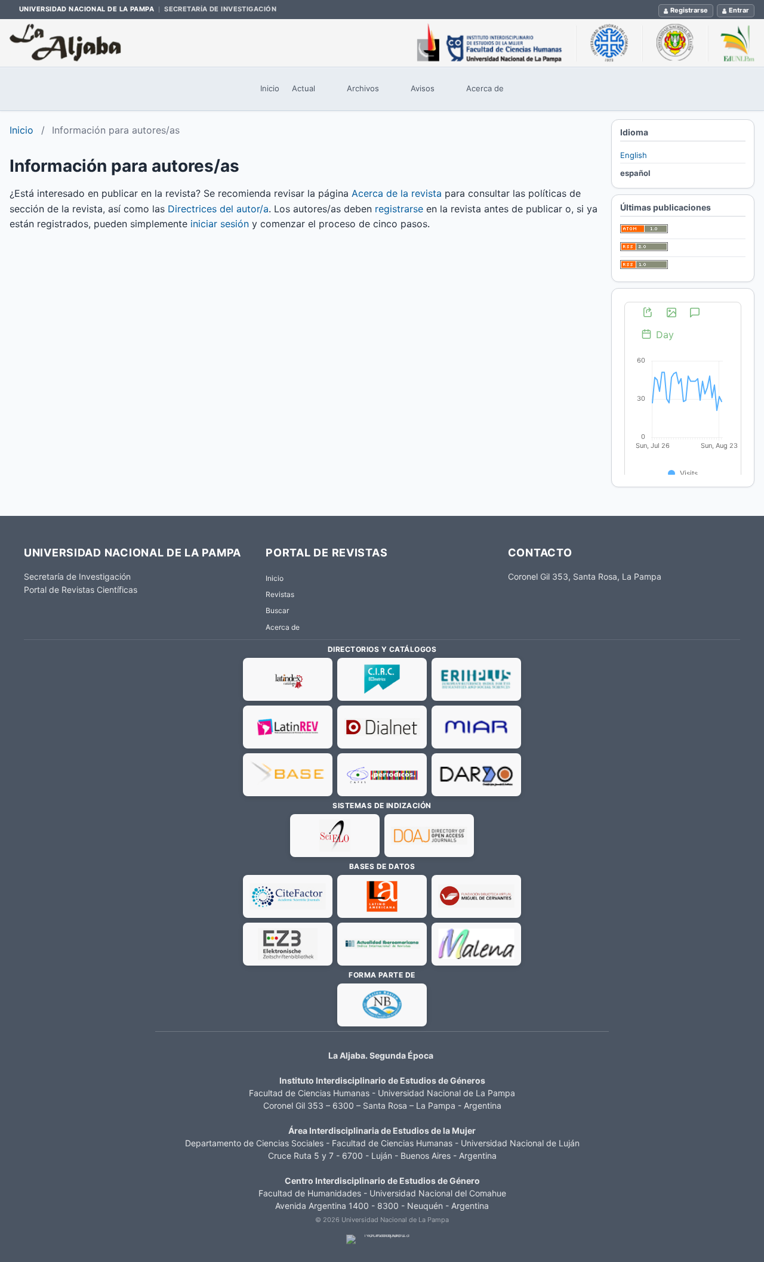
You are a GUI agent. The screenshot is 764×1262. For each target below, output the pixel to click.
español (635, 173)
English (633, 155)
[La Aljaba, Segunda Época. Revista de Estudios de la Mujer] (382, 43)
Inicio (269, 88)
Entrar (739, 10)
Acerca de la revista (397, 193)
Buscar (277, 610)
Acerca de (485, 88)
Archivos (363, 88)
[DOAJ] (429, 835)
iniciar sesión (219, 224)
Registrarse (689, 10)
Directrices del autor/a (218, 209)
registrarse (399, 209)
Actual (303, 88)
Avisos (423, 88)
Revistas (280, 594)
